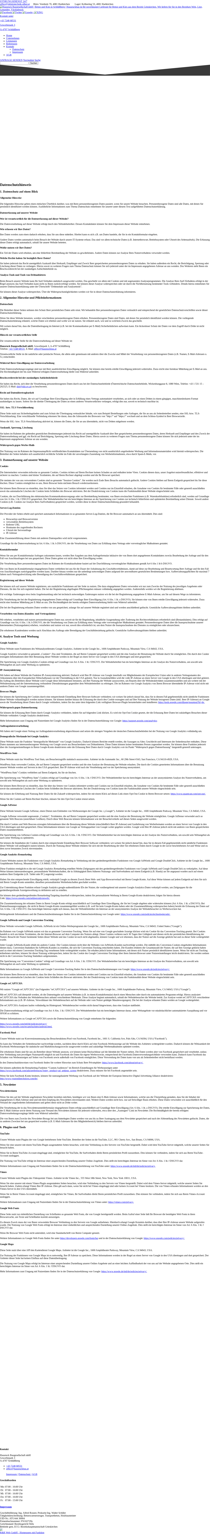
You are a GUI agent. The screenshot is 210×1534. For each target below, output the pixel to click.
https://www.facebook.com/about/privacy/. (122, 1062)
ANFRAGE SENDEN (11, 60)
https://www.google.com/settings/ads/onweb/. (28, 898)
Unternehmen (12, 38)
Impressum (17, 52)
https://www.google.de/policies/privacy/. (150, 969)
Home (9, 35)
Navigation (28, 60)
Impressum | (12, 1474)
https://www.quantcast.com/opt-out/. (188, 793)
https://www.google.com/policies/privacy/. (164, 1238)
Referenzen (11, 43)
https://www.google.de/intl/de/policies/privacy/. (124, 1271)
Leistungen (11, 41)
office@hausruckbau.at (45, 349)
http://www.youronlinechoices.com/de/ (19, 1078)
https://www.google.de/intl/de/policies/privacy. (133, 1166)
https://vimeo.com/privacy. (121, 1202)
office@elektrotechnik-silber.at (15, 4)
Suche (38, 60)
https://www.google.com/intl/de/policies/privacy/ (23, 1024)
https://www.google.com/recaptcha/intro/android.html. (26, 1026)
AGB (9, 55)
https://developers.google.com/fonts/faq (79, 1238)
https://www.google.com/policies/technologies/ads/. (145, 914)
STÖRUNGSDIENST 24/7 (13, 1)
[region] (105, 99)
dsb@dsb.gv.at (24, 386)
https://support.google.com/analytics (139, 720)
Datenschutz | (25, 1474)
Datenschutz (18, 49)
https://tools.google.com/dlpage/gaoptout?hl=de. (181, 702)
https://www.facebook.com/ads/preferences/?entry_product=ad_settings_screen (38, 1070)
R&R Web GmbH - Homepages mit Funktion (22, 1532)
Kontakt (10, 46)
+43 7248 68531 (17, 349)
